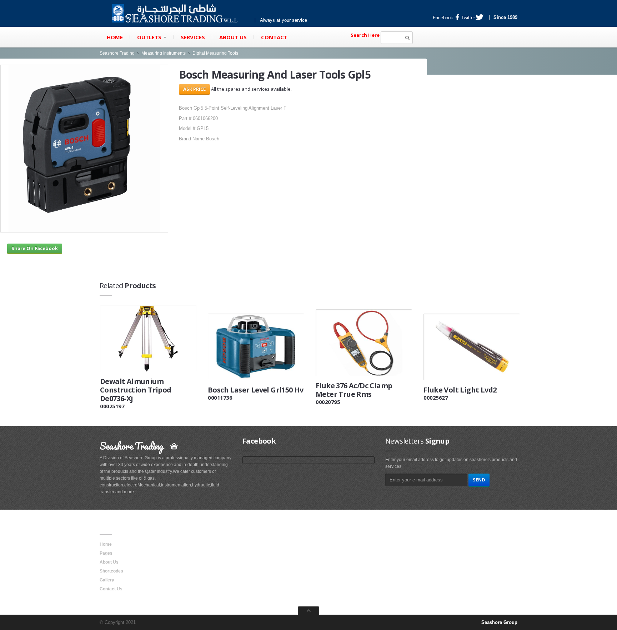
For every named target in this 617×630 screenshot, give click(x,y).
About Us (233, 37)
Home (115, 37)
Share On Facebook (34, 248)
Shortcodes (111, 571)
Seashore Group (499, 622)
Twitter (468, 17)
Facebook (443, 17)
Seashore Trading (117, 53)
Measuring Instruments (163, 53)
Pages (106, 553)
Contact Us (111, 588)
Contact (274, 37)
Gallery (107, 580)
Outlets (150, 37)
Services (193, 37)
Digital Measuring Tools (215, 53)
